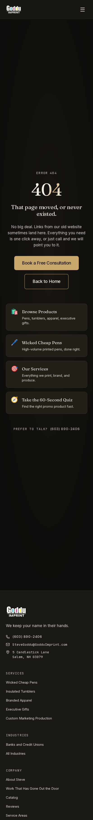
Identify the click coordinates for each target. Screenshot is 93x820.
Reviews (12, 807)
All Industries (16, 754)
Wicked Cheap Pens (21, 682)
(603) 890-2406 (27, 637)
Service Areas (16, 815)
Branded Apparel (19, 700)
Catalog (12, 798)
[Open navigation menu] (82, 9)
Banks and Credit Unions (25, 745)
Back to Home (46, 281)
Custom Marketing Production (29, 718)
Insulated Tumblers (20, 691)
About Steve (15, 780)
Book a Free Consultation (46, 263)
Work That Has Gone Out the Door (32, 789)
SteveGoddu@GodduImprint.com (39, 644)
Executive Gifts (17, 709)
